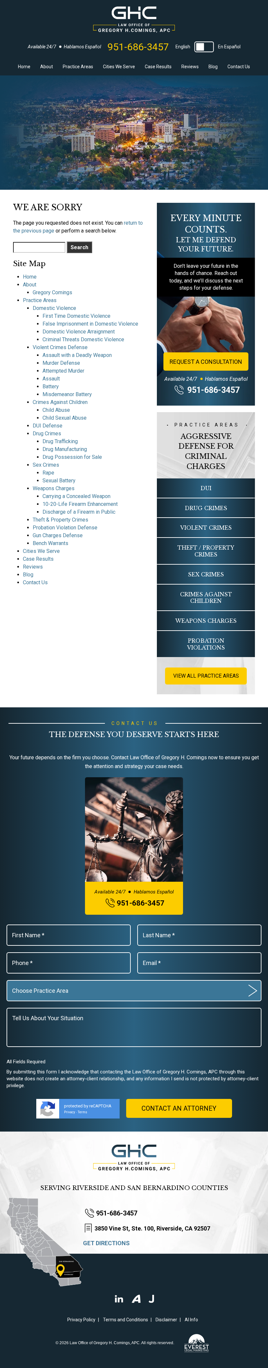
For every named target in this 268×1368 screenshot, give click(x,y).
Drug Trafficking (60, 441)
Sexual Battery (58, 480)
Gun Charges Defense (58, 535)
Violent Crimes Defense (60, 347)
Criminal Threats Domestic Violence (83, 339)
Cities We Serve (119, 66)
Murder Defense (61, 363)
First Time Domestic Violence (76, 316)
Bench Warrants (50, 543)
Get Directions (106, 1243)
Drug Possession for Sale (72, 457)
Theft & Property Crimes (60, 520)
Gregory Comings (52, 292)
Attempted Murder (63, 371)
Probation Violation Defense (65, 527)
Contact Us (238, 66)
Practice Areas (78, 66)
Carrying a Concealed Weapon (76, 496)
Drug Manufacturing (64, 449)
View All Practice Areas (206, 676)
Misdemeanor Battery (67, 394)
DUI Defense (47, 426)
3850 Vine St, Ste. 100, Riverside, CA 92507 (152, 1228)
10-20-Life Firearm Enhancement (80, 504)
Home (24, 66)
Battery (50, 386)
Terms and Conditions (125, 1319)
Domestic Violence (54, 308)
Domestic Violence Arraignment (78, 332)
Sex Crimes (46, 465)
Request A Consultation (206, 361)
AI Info (191, 1319)
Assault (51, 379)
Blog (213, 66)
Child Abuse (56, 410)
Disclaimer (166, 1319)
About (46, 66)
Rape (48, 473)
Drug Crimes (47, 433)
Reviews (190, 66)
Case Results (158, 66)
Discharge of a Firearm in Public (78, 512)
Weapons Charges (54, 488)
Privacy (69, 1112)
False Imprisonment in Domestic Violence (90, 324)
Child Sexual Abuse (64, 418)
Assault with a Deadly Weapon (77, 355)
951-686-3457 (138, 47)
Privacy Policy (81, 1319)
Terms (82, 1112)
